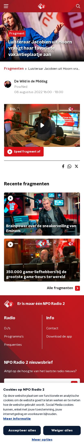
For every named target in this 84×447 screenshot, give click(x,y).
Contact (52, 328)
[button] (6, 6)
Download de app (59, 336)
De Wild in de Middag (30, 81)
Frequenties (13, 344)
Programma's (14, 336)
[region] (42, 125)
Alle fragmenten (60, 288)
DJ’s (7, 328)
